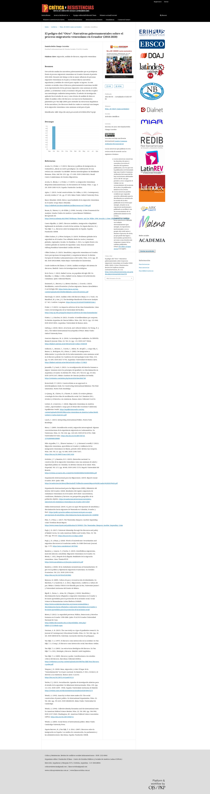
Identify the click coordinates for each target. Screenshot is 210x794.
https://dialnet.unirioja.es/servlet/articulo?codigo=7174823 (66, 362)
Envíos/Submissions (75, 20)
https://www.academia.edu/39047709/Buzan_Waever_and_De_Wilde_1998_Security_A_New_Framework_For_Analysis (87, 218)
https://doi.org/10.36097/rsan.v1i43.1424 (59, 454)
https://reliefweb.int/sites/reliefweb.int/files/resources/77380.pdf (68, 205)
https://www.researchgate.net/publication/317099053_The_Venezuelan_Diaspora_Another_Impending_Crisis (84, 525)
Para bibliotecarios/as (146, 271)
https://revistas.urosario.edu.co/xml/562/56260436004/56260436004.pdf (71, 473)
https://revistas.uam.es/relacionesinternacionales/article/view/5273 (69, 690)
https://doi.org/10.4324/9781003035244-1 (81, 302)
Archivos (54, 27)
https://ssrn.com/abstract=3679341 (65, 546)
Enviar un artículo (147, 251)
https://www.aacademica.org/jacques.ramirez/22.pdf (64, 562)
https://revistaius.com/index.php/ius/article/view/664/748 (65, 378)
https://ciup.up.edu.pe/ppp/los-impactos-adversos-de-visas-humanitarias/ (71, 313)
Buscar (164, 15)
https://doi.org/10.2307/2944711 (62, 717)
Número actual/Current (108, 15)
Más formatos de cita (114, 278)
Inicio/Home (46, 15)
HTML (119, 86)
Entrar (166, 2)
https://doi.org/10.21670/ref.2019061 (58, 575)
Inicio (47, 27)
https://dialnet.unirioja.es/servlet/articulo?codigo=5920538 (66, 344)
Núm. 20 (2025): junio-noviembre (71, 27)
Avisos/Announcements (94, 20)
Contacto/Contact (124, 20)
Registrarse (158, 2)
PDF (109, 86)
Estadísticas (110, 20)
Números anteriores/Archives (53, 20)
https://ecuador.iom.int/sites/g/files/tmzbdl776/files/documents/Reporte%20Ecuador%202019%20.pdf (81, 483)
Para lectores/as (144, 264)
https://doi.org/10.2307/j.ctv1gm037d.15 (59, 677)
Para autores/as (144, 268)
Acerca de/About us (61, 15)
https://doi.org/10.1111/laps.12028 (70, 536)
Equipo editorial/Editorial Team (84, 15)
